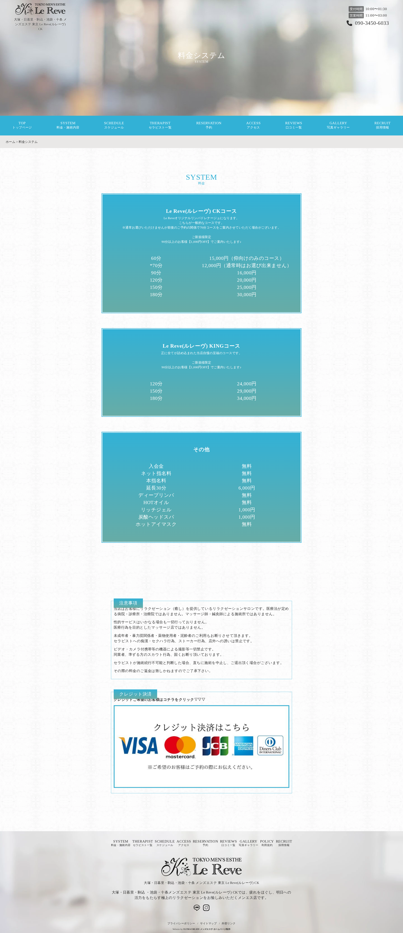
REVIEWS (293, 125)
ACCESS (253, 125)
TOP (22, 125)
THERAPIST (160, 125)
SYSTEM (68, 125)
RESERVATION (209, 125)
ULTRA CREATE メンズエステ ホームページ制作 (206, 929)
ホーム (10, 142)
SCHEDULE (114, 125)
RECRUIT (382, 125)
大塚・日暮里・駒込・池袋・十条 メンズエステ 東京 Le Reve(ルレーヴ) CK (201, 883)
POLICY (267, 843)
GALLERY (338, 125)
